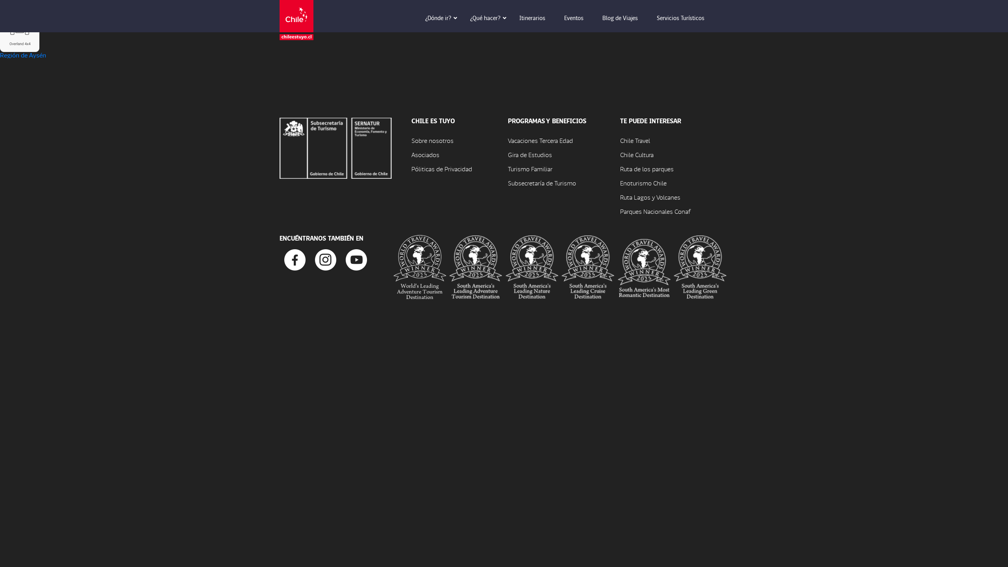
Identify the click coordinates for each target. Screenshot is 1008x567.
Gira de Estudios (530, 154)
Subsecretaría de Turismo (542, 183)
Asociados (425, 154)
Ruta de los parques (647, 169)
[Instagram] (325, 259)
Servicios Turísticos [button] (680, 17)
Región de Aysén (23, 55)
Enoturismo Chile (643, 183)
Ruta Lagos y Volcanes (650, 197)
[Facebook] (295, 259)
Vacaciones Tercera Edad (540, 140)
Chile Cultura (637, 154)
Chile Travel (635, 140)
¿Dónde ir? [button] (438, 17)
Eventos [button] (574, 17)
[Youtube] (356, 259)
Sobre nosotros (432, 140)
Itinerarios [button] (532, 17)
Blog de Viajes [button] (620, 17)
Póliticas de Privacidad (441, 169)
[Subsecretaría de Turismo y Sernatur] (336, 147)
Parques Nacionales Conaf (655, 211)
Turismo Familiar (530, 169)
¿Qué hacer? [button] (485, 17)
